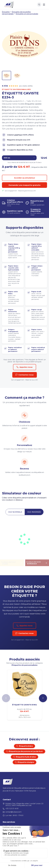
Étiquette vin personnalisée (27, 14)
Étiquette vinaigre (26, 762)
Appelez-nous (26, 367)
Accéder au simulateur (24, 178)
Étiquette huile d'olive (26, 757)
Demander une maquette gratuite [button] (25, 185)
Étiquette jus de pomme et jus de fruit (26, 751)
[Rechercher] (39, 4)
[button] (43, 698)
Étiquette (6, 12)
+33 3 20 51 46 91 (12, 808)
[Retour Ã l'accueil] (8, 4)
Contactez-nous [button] (26, 375)
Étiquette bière (26, 746)
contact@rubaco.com (13, 812)
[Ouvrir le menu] (44, 4)
